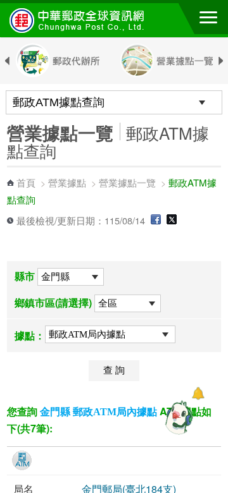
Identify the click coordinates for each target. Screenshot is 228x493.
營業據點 (67, 182)
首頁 (25, 182)
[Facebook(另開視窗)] (156, 220)
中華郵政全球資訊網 (79, 20)
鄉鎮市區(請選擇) (53, 302)
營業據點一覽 (127, 182)
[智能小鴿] (177, 417)
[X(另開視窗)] (172, 220)
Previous (7, 61)
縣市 (25, 276)
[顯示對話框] (198, 393)
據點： (30, 335)
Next (221, 61)
